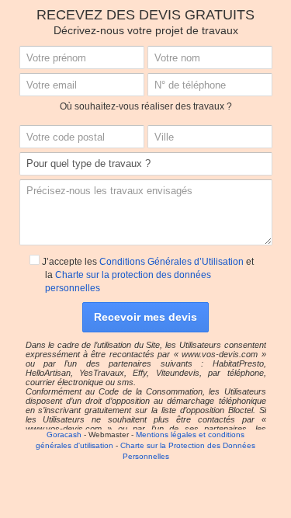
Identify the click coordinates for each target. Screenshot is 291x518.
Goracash (64, 434)
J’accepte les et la (147, 275)
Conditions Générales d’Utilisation (171, 261)
